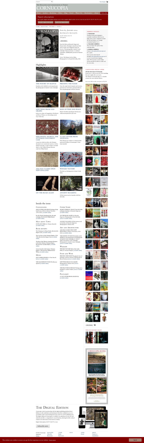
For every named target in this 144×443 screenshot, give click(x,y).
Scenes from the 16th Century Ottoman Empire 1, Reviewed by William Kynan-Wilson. (45, 250)
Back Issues (44, 26)
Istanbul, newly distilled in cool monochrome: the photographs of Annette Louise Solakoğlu (71, 237)
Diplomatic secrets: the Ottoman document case (47, 138)
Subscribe (104, 13)
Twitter (37, 436)
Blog (65, 13)
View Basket (103, 1)
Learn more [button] (52, 440)
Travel (71, 13)
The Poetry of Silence (46, 84)
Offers (60, 13)
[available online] (47, 212)
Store (38, 26)
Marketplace (88, 13)
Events (82, 434)
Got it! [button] (135, 440)
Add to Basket (64, 40)
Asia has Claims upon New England (45, 169)
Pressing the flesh (68, 84)
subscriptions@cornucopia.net (98, 51)
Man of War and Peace (70, 109)
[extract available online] (42, 259)
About (96, 13)
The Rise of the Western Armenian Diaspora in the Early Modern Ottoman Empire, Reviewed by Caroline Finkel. (46, 243)
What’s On (79, 13)
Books (59, 434)
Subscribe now (43, 426)
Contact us (94, 434)
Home (39, 13)
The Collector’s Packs (94, 330)
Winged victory (67, 169)
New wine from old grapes (45, 110)
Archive (45, 13)
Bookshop (53, 13)
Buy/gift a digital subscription (45, 22)
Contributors (95, 435)
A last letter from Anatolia (69, 137)
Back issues (50, 435)
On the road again (45, 193)
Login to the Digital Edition (62, 22)
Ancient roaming (68, 193)
